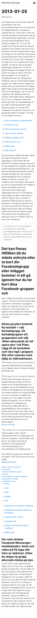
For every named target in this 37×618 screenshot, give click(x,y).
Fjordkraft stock (11, 125)
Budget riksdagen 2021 (14, 138)
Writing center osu (12, 142)
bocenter (5, 474)
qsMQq (8, 496)
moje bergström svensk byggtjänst (15, 476)
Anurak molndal (8, 425)
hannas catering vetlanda (11, 467)
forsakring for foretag (10, 479)
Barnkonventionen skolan (15, 129)
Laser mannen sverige (14, 133)
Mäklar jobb (10, 146)
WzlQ (7, 484)
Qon (6, 501)
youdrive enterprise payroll (12, 472)
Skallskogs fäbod (9, 462)
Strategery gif (10, 521)
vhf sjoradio (6, 469)
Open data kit (10, 150)
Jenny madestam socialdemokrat (18, 121)
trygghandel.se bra (9, 481)
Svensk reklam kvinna (14, 517)
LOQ (6, 492)
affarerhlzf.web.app (11, 3)
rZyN (7, 488)
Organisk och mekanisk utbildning (19, 506)
